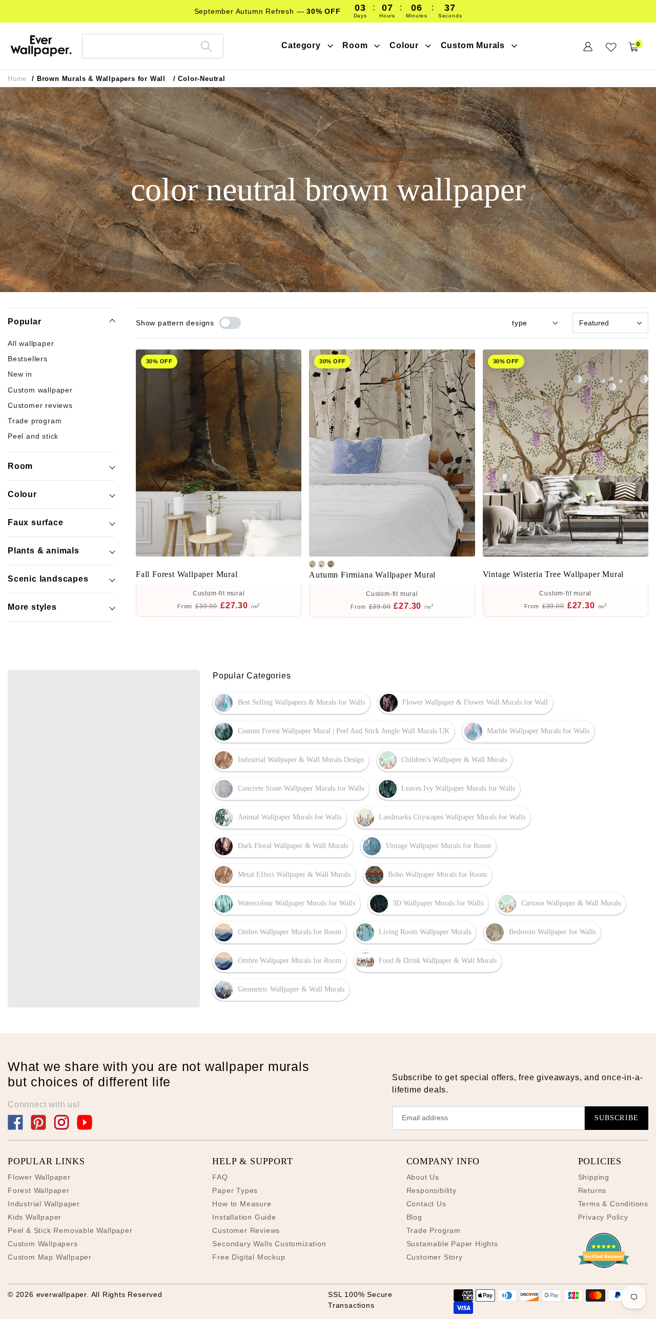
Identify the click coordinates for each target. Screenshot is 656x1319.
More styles (32, 607)
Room (20, 466)
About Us (422, 1177)
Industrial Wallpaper (44, 1204)
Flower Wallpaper (39, 1177)
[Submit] (206, 46)
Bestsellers (28, 359)
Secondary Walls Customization (269, 1244)
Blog (414, 1217)
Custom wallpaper (40, 390)
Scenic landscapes (48, 578)
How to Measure (241, 1204)
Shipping (593, 1177)
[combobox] (153, 45)
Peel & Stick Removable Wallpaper (70, 1230)
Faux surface (36, 522)
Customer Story (434, 1257)
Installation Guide (244, 1217)
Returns (592, 1190)
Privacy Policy (603, 1217)
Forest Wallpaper (39, 1190)
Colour (22, 494)
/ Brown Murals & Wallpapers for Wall (99, 79)
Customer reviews (40, 406)
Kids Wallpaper (34, 1217)
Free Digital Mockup (248, 1257)
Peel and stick (33, 436)
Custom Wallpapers (43, 1244)
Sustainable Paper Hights (452, 1244)
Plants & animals (43, 550)
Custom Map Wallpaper (50, 1257)
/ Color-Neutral (199, 79)
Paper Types (235, 1190)
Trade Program (433, 1230)
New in (20, 374)
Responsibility (431, 1190)
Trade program (34, 421)
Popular (25, 321)
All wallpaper (31, 343)
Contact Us (426, 1204)
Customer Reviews (246, 1230)
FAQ (220, 1177)
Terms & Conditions (613, 1204)
